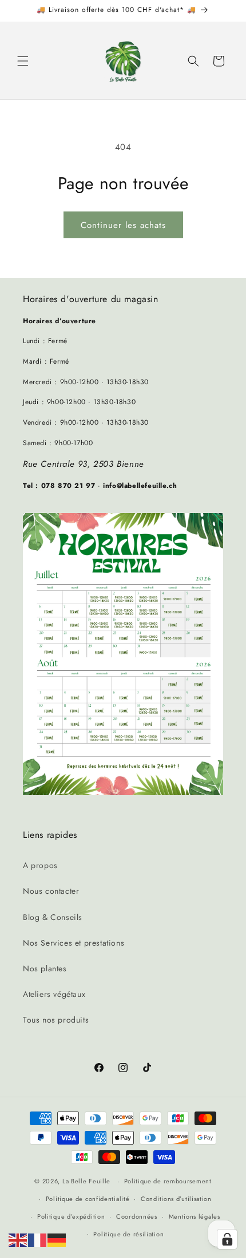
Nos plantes (45, 968)
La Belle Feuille (86, 1181)
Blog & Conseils (52, 917)
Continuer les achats (123, 225)
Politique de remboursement (168, 1181)
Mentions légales (194, 1216)
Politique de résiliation (128, 1234)
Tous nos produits (56, 1019)
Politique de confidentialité (88, 1198)
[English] (18, 1239)
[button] (22, 61)
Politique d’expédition (71, 1216)
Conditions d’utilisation (176, 1198)
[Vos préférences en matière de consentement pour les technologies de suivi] (227, 1239)
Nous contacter (51, 891)
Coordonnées (136, 1216)
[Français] (37, 1239)
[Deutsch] (57, 1239)
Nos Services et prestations (73, 942)
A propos (40, 865)
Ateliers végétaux (54, 994)
